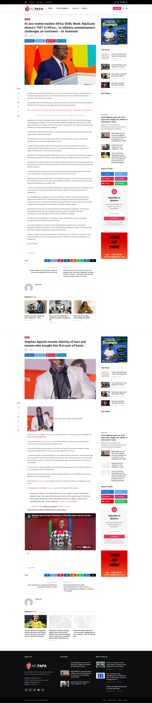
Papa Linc (32, 35)
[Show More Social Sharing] (68, 41)
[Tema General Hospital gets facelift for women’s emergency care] (60, 307)
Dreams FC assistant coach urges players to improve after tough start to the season (116, 664)
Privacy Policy (115, 224)
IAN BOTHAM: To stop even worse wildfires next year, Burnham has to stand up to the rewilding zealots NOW (118, 137)
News (50, 8)
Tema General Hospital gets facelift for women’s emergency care (59, 318)
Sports (84, 8)
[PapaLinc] (34, 8)
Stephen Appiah (50, 434)
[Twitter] (18, 98)
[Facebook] (18, 93)
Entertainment (62, 8)
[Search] (126, 8)
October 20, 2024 (64, 507)
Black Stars (36, 434)
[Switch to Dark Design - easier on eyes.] (124, 8)
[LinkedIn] (18, 102)
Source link (31, 253)
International (48, 2)
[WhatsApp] (18, 111)
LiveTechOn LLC (44, 700)
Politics (75, 8)
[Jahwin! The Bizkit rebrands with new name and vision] (100, 688)
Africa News (40, 2)
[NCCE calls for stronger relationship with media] (85, 307)
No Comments (50, 35)
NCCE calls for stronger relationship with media (82, 317)
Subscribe (117, 8)
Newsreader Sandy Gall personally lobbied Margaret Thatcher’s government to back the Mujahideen (118, 75)
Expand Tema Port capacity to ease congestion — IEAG (34, 317)
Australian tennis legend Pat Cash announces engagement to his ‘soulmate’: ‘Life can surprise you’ (84, 633)
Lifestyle (31, 2)
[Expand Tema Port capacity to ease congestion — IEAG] (36, 307)
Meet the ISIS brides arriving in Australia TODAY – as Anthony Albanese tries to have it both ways (119, 84)
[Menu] (26, 2)
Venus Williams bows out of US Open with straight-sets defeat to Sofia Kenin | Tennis (114, 119)
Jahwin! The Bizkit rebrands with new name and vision (116, 687)
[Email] (18, 116)
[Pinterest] (18, 107)
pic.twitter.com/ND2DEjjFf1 (67, 501)
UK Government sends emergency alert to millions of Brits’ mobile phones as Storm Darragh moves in (116, 676)
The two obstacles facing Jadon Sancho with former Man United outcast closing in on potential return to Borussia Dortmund (118, 157)
